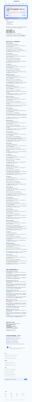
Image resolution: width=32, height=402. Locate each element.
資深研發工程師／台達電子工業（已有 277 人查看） (12, 290)
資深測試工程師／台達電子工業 (10, 220)
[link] (15, 356)
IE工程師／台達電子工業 (9, 254)
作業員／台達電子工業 (9, 143)
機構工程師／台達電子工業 (9, 120)
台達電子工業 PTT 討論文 (8, 23)
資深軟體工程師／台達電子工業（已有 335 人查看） (12, 309)
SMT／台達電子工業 (8, 154)
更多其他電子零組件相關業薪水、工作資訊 (10, 24)
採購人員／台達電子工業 (16, 118)
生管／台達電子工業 (8, 64)
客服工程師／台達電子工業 (17, 195)
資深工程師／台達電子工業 (17, 51)
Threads (11, 397)
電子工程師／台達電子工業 (17, 218)
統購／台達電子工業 (8, 176)
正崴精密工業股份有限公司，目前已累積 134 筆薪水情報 (12, 342)
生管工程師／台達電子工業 (9, 131)
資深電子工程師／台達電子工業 (10, 96)
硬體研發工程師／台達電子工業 (10, 85)
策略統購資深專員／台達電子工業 (10, 74)
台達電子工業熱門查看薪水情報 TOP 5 (9, 22)
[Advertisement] (16, 385)
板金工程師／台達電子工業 (9, 197)
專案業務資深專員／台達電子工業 (10, 243)
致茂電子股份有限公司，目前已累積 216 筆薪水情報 (12, 339)
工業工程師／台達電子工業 (9, 53)
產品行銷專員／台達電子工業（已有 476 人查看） (12, 280)
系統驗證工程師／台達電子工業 (18, 174)
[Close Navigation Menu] (5, 1)
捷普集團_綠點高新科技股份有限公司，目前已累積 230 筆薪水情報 (13, 338)
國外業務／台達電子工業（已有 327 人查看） (11, 299)
